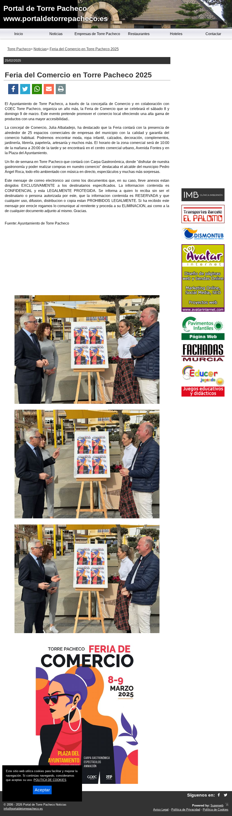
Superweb (216, 805)
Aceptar (42, 789)
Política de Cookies (215, 809)
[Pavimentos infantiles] (203, 339)
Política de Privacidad (185, 809)
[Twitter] (25, 89)
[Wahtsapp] (37, 89)
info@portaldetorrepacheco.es (23, 808)
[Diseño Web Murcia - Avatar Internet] (226, 805)
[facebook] (219, 795)
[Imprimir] (61, 89)
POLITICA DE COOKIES (50, 780)
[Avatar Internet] (203, 310)
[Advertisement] (87, 261)
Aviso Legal (161, 809)
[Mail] (49, 89)
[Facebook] (13, 89)
